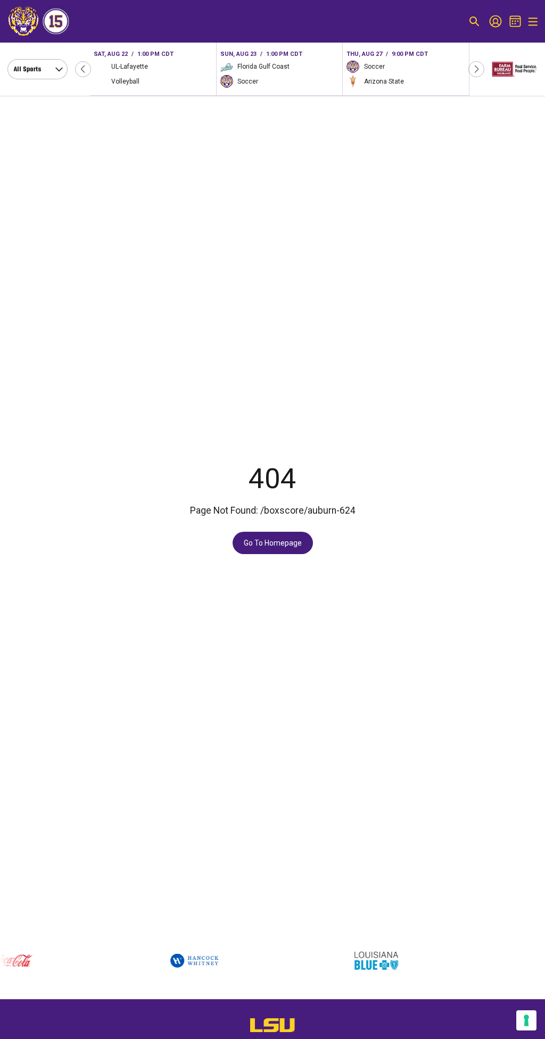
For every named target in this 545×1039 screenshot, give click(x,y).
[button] (83, 69)
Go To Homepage (273, 543)
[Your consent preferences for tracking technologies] (526, 1020)
